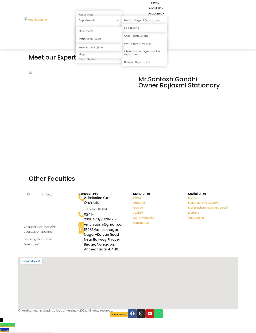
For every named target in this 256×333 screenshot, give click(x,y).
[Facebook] (132, 313)
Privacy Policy (119, 314)
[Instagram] (141, 313)
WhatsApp (7, 325)
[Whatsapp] (158, 313)
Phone (4, 330)
